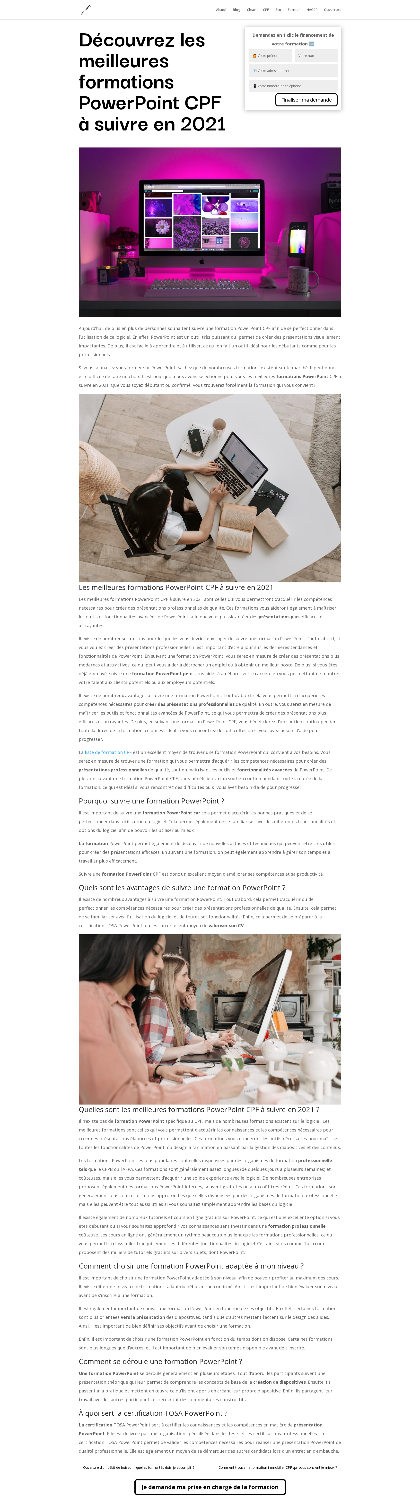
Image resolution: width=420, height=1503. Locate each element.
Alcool (221, 10)
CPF (266, 10)
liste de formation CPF (108, 752)
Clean (251, 10)
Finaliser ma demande (306, 99)
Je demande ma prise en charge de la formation (210, 1487)
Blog (236, 10)
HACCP (311, 10)
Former (294, 10)
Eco (278, 10)
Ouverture (332, 10)
